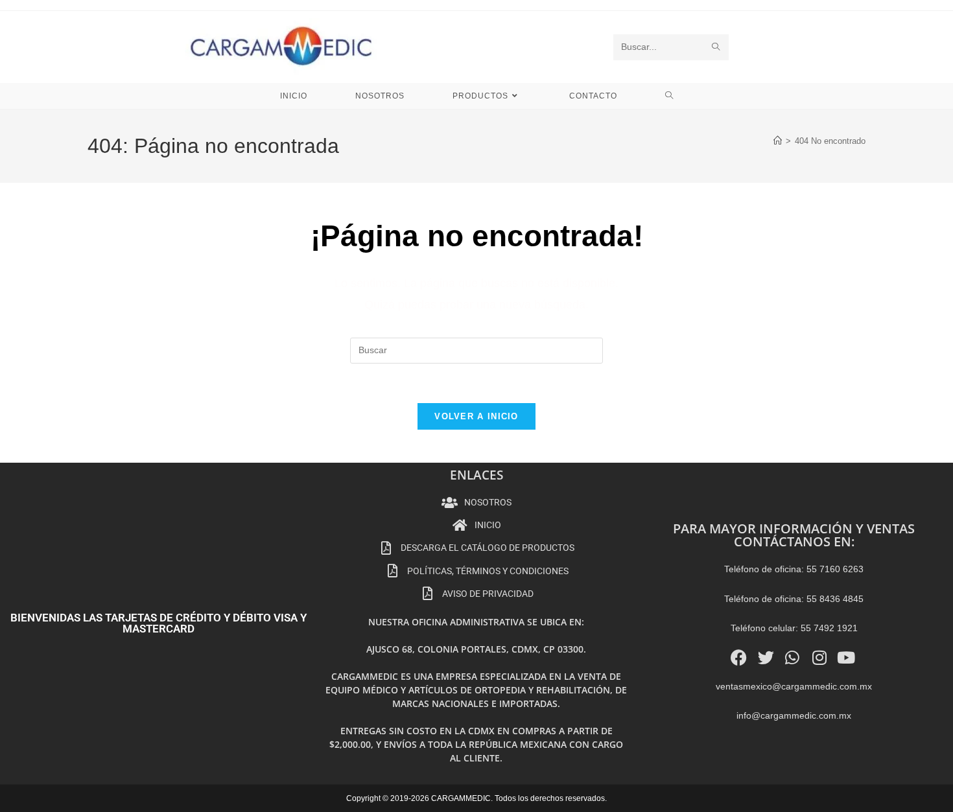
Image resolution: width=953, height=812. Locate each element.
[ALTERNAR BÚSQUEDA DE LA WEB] (669, 96)
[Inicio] (777, 141)
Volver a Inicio (476, 416)
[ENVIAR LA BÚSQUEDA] (716, 47)
